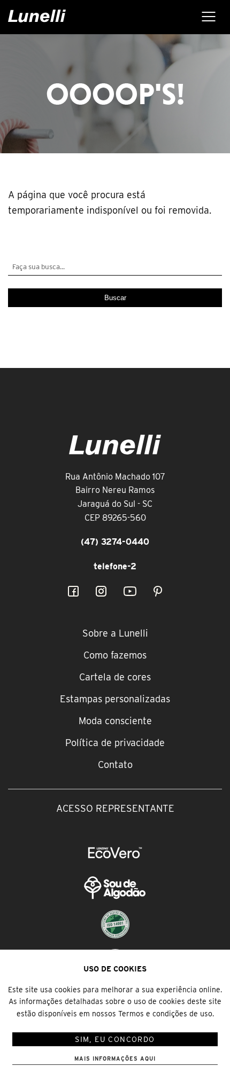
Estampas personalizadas (115, 698)
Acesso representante (115, 808)
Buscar (115, 298)
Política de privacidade (115, 742)
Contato (115, 764)
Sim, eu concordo (115, 1039)
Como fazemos (115, 655)
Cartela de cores (115, 677)
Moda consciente (115, 720)
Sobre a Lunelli (115, 633)
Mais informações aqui (115, 1058)
